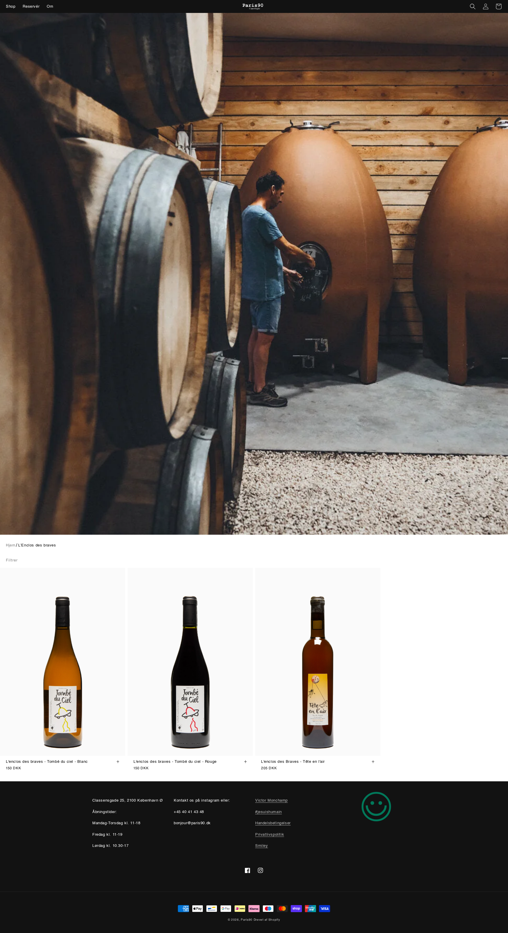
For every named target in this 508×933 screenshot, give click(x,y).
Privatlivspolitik (269, 835)
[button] (472, 6)
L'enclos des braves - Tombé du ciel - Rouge (175, 762)
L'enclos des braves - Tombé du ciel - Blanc (47, 762)
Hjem (10, 545)
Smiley (261, 846)
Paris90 (247, 919)
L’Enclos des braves (37, 545)
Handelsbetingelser (273, 823)
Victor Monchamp (271, 800)
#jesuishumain (268, 812)
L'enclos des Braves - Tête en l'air (293, 762)
